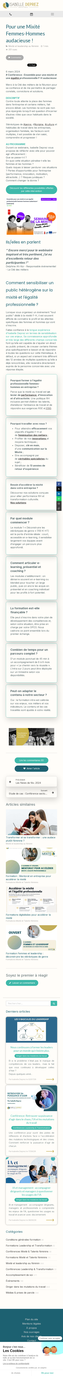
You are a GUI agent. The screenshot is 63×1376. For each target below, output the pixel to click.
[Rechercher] (54, 1003)
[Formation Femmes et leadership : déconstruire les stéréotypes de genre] (31, 938)
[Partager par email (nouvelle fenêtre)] (59, 503)
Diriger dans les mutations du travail (26, 1286)
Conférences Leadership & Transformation (29, 1269)
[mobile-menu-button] (52, 14)
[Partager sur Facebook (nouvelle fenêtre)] (59, 484)
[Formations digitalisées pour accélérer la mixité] (31, 899)
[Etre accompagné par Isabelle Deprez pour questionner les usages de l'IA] (31, 1170)
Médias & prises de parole (20, 1292)
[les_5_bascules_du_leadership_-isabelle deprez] (31, 1030)
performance (28, 395)
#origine (38, 124)
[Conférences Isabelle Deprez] (31, 1098)
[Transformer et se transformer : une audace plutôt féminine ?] (31, 822)
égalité (15, 78)
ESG (48, 408)
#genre (27, 124)
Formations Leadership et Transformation (29, 1245)
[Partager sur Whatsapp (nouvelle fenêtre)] (59, 498)
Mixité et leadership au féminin (23, 1263)
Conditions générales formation (23, 1239)
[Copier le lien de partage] (59, 508)
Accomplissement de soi (19, 1274)
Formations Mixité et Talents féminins (26, 1257)
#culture (49, 124)
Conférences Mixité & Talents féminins (27, 1251)
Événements (12, 1280)
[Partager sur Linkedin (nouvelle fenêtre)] (59, 493)
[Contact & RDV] (31, 14)
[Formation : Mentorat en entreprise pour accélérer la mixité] (31, 861)
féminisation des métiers (32, 435)
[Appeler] (10, 14)
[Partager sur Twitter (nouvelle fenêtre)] (59, 489)
